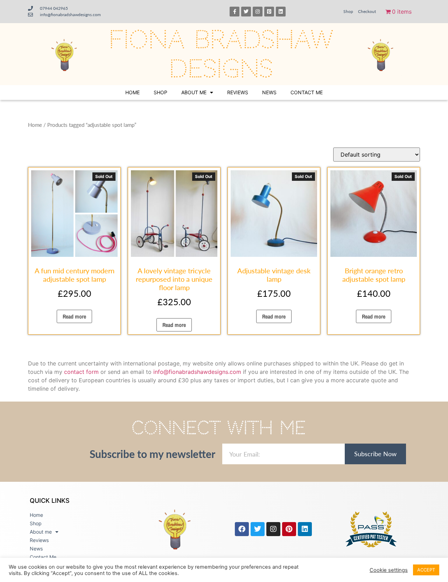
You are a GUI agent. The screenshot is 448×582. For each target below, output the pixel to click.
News (269, 92)
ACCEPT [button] (426, 570)
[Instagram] (257, 11)
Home (132, 92)
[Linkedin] (281, 11)
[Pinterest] (289, 529)
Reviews (237, 92)
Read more (74, 316)
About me (193, 92)
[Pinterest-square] (269, 11)
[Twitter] (246, 11)
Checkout (367, 11)
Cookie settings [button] (389, 570)
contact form (81, 371)
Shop (348, 11)
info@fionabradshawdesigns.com (197, 371)
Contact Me (306, 92)
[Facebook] (242, 529)
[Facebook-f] (234, 11)
